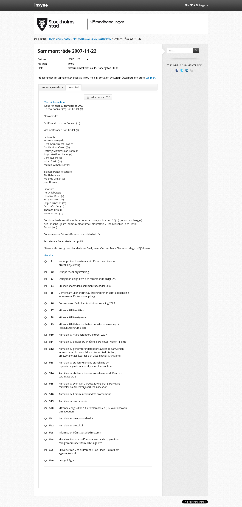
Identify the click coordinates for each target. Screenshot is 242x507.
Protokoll (74, 87)
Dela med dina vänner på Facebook (177, 70)
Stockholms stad (66, 38)
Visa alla (48, 255)
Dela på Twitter (182, 70)
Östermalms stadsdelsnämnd (94, 38)
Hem (51, 38)
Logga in (203, 5)
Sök (197, 52)
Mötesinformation (54, 102)
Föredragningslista (52, 87)
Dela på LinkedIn (186, 70)
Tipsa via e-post (191, 70)
